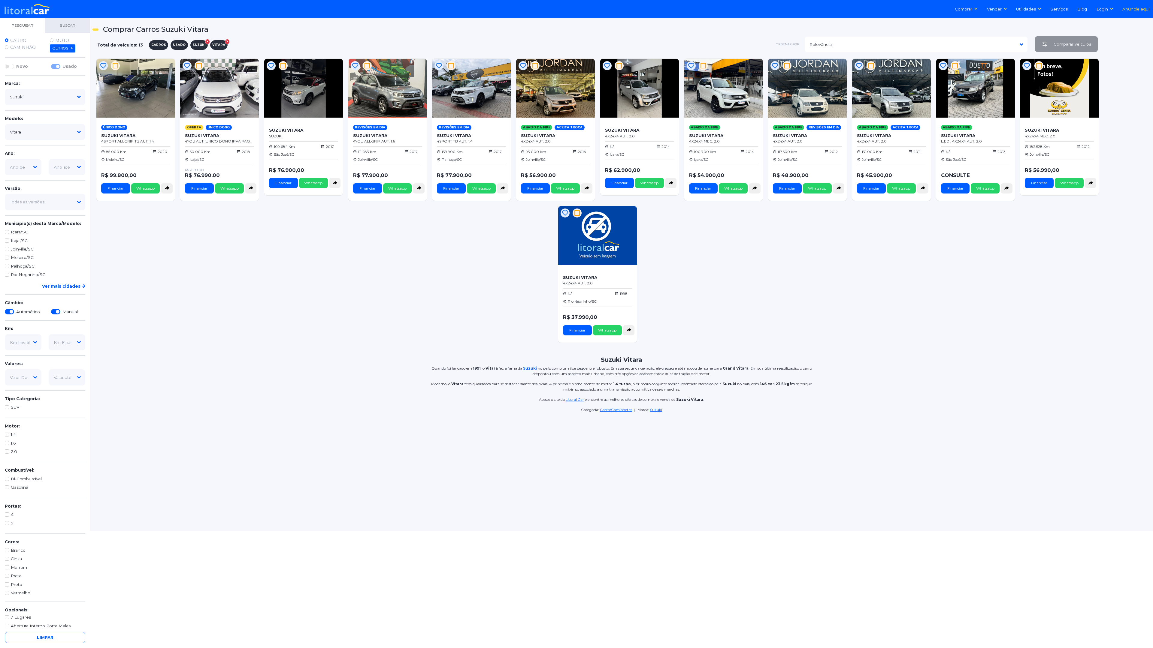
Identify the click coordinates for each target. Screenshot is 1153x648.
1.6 (13, 443)
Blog (1082, 9)
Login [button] (1102, 9)
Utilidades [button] (1026, 9)
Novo (22, 66)
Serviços (1059, 9)
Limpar (45, 637)
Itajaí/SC (19, 240)
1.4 (13, 434)
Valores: (14, 363)
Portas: (13, 506)
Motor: (12, 426)
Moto (62, 40)
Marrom (19, 567)
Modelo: (14, 118)
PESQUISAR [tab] (22, 25)
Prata (16, 575)
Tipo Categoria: (22, 398)
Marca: (12, 83)
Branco (18, 550)
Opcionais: (17, 610)
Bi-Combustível (26, 478)
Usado (69, 66)
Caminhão (23, 47)
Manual (70, 311)
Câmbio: (14, 302)
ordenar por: (788, 44)
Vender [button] (994, 9)
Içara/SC (19, 232)
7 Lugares (21, 617)
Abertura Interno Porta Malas (41, 625)
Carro (18, 40)
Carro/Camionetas (616, 409)
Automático (28, 311)
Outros (61, 48)
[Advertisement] (1127, 147)
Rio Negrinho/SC (28, 274)
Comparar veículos (1072, 44)
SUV (15, 407)
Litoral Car (575, 399)
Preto (16, 584)
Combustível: (19, 470)
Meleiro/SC (22, 257)
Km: (9, 328)
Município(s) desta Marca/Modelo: (43, 223)
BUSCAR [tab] (67, 25)
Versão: (13, 188)
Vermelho (20, 592)
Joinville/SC (22, 249)
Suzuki (656, 409)
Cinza (16, 558)
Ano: (10, 153)
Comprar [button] (963, 9)
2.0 (14, 451)
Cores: (12, 541)
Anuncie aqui (1135, 9)
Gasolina (19, 487)
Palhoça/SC (23, 266)
